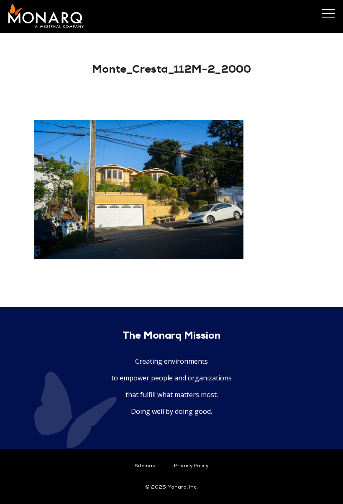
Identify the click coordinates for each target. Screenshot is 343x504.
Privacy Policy (191, 466)
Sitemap (145, 466)
